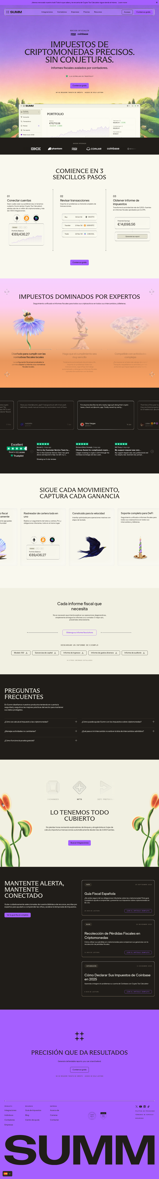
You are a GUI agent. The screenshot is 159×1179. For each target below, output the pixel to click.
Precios (86, 12)
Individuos (8, 1115)
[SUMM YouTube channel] (140, 1106)
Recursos (98, 12)
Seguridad (139, 1118)
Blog (27, 1115)
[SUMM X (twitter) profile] (136, 1106)
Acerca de (54, 1110)
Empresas (75, 12)
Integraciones (47, 12)
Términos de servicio (144, 1114)
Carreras (54, 1115)
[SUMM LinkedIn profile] (144, 1106)
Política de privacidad (145, 1111)
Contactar (54, 1120)
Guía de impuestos (33, 1110)
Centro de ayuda (32, 1120)
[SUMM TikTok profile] (148, 1106)
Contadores (62, 12)
